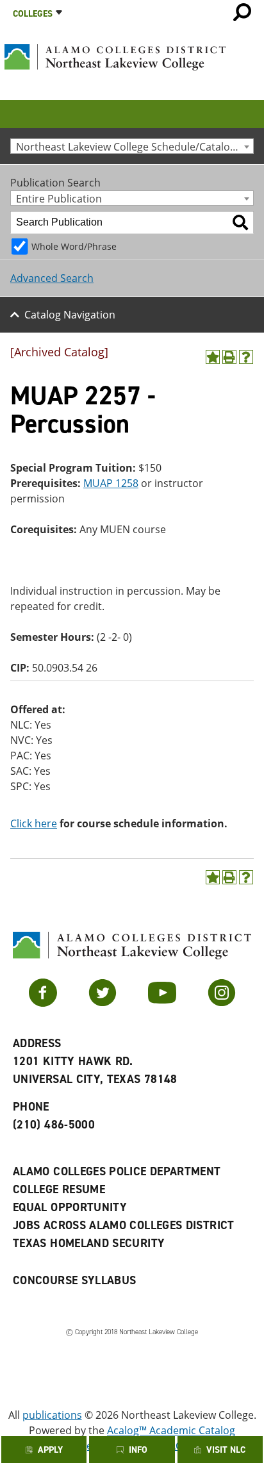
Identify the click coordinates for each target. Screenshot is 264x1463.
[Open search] (242, 12)
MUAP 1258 (110, 483)
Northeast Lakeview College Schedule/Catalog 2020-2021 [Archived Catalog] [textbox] (134, 146)
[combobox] (132, 146)
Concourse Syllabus (74, 1280)
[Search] (240, 222)
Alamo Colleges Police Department (117, 1171)
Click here (33, 823)
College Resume (59, 1189)
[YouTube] (162, 1003)
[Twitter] (102, 1003)
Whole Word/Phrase (74, 246)
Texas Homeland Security (89, 1243)
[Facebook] (43, 1003)
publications (52, 1415)
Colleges (33, 14)
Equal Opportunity (70, 1207)
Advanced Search (52, 278)
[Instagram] (222, 1003)
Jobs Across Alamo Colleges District (124, 1225)
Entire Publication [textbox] (59, 198)
